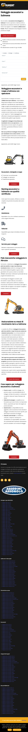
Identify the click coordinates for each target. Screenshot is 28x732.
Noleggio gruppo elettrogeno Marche (8, 668)
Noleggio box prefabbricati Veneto (7, 713)
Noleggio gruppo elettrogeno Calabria (8, 658)
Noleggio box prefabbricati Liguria (7, 697)
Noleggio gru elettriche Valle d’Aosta (8, 553)
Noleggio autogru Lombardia (6, 513)
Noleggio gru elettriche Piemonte (7, 543)
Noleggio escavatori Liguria (6, 633)
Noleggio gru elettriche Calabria (7, 531)
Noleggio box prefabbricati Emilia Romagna (9, 693)
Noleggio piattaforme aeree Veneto (7, 618)
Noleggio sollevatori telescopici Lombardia (9, 571)
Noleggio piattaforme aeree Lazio (7, 600)
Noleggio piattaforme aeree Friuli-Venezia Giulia (10, 599)
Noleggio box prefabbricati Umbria (7, 710)
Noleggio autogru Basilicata (6, 503)
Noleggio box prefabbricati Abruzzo (8, 687)
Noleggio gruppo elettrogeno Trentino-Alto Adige (10, 677)
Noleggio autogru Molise (6, 515)
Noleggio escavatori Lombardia (7, 635)
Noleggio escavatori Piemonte (7, 639)
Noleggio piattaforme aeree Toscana (8, 612)
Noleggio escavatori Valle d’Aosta (7, 648)
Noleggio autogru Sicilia (6, 521)
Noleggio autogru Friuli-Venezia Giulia (8, 509)
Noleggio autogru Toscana (6, 522)
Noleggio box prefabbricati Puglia (7, 703)
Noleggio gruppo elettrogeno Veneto (8, 681)
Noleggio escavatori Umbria (6, 647)
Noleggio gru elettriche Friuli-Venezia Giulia (9, 535)
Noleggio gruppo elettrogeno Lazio (7, 664)
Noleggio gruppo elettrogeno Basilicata (8, 657)
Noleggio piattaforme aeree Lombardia (8, 603)
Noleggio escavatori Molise (6, 637)
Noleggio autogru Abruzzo (6, 502)
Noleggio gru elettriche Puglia (7, 545)
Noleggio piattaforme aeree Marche (8, 604)
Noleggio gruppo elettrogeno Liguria (8, 665)
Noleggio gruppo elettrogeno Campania (8, 660)
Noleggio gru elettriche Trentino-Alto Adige (9, 550)
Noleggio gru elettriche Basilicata (7, 530)
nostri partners (18, 473)
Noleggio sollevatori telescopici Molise (8, 574)
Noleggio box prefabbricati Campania (8, 690)
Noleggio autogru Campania (6, 506)
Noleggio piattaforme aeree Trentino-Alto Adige (10, 614)
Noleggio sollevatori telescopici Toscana (8, 580)
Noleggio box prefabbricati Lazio (7, 695)
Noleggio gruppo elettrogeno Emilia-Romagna (9, 661)
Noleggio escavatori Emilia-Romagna (8, 629)
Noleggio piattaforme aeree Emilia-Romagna (9, 598)
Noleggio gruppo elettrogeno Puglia (8, 672)
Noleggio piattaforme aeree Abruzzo (8, 592)
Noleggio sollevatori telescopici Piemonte (8, 575)
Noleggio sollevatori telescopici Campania (9, 564)
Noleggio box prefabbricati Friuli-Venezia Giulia (10, 694)
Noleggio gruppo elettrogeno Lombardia (8, 666)
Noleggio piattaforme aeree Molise (7, 606)
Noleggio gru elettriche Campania (7, 533)
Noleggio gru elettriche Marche (7, 541)
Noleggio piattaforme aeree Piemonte (8, 607)
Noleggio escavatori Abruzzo (6, 624)
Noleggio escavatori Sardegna (7, 641)
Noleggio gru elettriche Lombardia (7, 539)
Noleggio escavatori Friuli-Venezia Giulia (9, 631)
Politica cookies (17, 729)
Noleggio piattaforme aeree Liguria (7, 602)
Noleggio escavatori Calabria (6, 627)
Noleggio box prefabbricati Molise (7, 701)
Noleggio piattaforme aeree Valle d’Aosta (8, 616)
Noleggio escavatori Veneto (6, 649)
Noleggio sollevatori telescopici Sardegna (8, 578)
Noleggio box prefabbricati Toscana (7, 707)
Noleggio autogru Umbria (6, 525)
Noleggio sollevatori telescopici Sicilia (8, 579)
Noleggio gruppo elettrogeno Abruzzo (8, 656)
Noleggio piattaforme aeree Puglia (7, 608)
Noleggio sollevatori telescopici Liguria (8, 570)
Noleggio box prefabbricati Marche (7, 699)
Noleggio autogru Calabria (6, 505)
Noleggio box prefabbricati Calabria (8, 691)
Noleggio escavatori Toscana (6, 644)
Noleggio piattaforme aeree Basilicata (8, 594)
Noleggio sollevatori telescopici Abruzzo (8, 560)
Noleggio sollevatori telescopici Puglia (8, 576)
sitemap (24, 720)
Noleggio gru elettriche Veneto (7, 554)
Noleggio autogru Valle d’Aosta (7, 526)
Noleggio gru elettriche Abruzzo (7, 529)
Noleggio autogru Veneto (6, 527)
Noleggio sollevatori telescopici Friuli (8, 567)
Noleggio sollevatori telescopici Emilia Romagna (10, 566)
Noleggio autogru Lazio (6, 510)
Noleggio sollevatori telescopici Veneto (8, 586)
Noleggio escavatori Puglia (6, 640)
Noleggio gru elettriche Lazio (7, 537)
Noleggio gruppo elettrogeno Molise (8, 669)
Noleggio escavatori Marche (6, 636)
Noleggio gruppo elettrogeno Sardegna (8, 673)
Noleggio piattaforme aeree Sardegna (8, 610)
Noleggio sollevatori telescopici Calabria (8, 563)
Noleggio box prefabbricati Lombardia (8, 698)
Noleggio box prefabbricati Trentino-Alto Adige (9, 709)
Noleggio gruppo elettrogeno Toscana (8, 676)
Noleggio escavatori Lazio (6, 632)
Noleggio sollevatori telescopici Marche (8, 572)
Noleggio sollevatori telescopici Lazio (8, 568)
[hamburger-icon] (25, 5)
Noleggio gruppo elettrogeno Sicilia (8, 674)
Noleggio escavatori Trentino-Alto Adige (8, 645)
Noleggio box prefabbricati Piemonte (8, 702)
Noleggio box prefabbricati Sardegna (8, 705)
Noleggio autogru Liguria (6, 511)
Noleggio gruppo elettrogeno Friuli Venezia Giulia (10, 662)
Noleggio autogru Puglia (6, 518)
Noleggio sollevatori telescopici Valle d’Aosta (9, 584)
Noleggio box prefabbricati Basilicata (8, 689)
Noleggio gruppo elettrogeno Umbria (8, 678)
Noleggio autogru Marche (6, 514)
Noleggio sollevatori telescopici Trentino (8, 582)
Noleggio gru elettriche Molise (7, 542)
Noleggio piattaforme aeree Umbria (8, 615)
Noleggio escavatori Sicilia (6, 643)
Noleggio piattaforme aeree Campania (8, 596)
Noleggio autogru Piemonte (6, 517)
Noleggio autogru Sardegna (6, 519)
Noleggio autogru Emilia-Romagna (7, 507)
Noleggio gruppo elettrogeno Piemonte (8, 670)
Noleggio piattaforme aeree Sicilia (7, 611)
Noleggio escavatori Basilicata (7, 625)
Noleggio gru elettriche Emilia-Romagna (8, 534)
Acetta (9, 729)
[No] (26, 727)
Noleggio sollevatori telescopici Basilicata (8, 562)
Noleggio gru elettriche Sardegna (7, 546)
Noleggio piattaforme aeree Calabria (8, 595)
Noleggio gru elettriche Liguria (7, 538)
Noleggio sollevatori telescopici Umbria (8, 583)
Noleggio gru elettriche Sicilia (7, 547)
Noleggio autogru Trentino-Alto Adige (8, 523)
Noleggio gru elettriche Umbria (7, 551)
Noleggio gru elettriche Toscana (7, 549)
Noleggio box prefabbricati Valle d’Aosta (8, 711)
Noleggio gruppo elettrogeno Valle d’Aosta (9, 680)
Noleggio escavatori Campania (7, 628)
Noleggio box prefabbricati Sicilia (7, 706)
